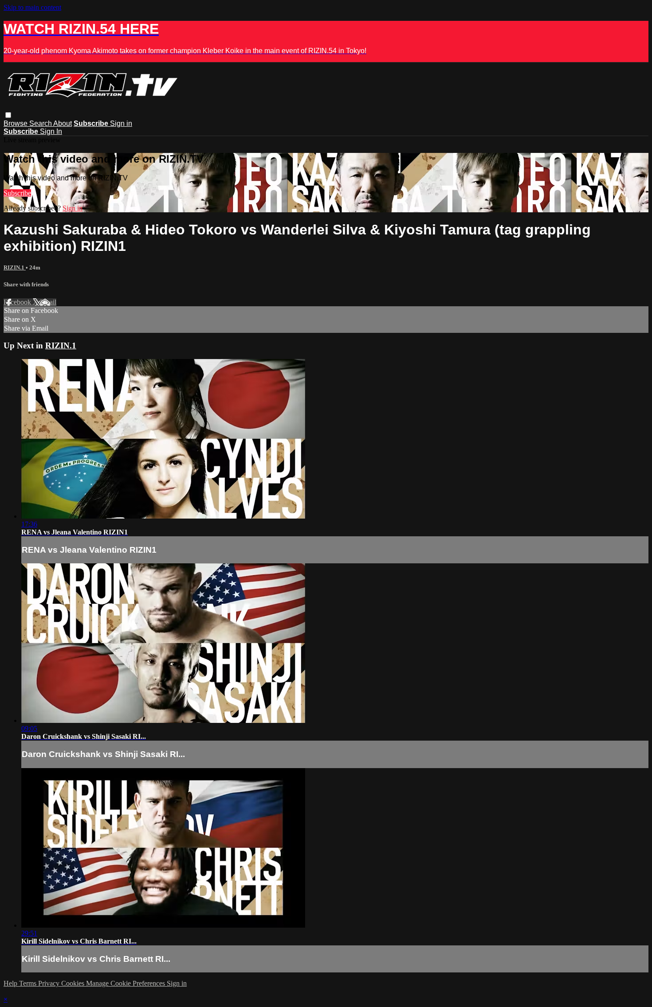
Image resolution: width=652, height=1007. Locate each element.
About (62, 123)
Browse (16, 123)
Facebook (18, 302)
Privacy (49, 983)
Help (11, 983)
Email (48, 302)
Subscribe (17, 193)
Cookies (73, 983)
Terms (28, 983)
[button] (8, 115)
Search (41, 123)
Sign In (51, 131)
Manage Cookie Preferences (126, 983)
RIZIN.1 (15, 267)
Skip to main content (32, 7)
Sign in (121, 123)
